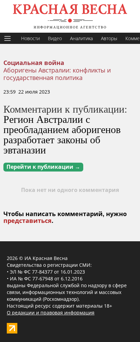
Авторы (109, 38)
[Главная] (70, 16)
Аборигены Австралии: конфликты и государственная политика (57, 74)
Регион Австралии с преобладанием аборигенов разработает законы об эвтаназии (62, 134)
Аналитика (81, 38)
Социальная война (33, 63)
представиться (27, 220)
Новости (30, 38)
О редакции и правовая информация (50, 312)
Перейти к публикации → (43, 167)
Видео (55, 38)
